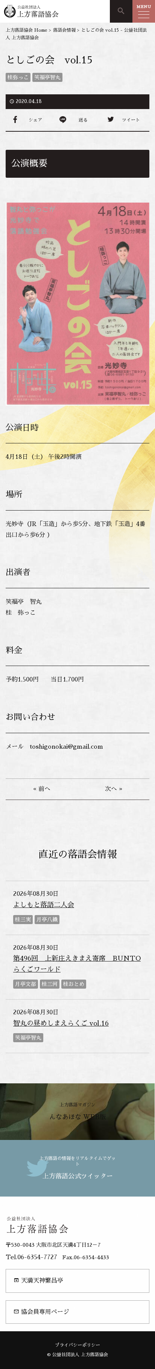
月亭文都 (25, 984)
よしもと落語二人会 (43, 904)
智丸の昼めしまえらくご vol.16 (61, 1023)
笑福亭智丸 (47, 77)
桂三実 (23, 919)
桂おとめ (73, 984)
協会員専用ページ (41, 1312)
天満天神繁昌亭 (38, 1280)
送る (83, 120)
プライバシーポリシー (77, 1345)
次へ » (113, 789)
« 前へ (41, 789)
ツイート (131, 120)
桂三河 (50, 984)
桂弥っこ (18, 77)
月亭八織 (47, 919)
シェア (35, 120)
